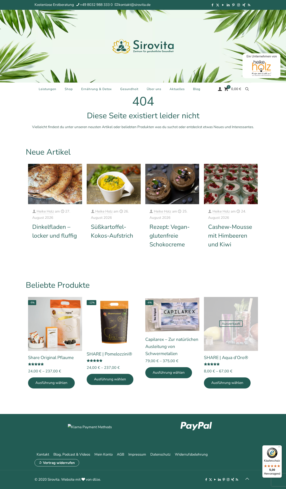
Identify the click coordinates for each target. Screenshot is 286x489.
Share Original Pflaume (51, 357)
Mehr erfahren (67, 248)
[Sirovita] (143, 46)
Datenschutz (160, 454)
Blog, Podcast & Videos (71, 454)
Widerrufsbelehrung (191, 454)
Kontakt (43, 454)
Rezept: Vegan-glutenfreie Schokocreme (169, 235)
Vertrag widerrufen (59, 462)
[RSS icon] (249, 5)
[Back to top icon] (247, 479)
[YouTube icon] (222, 5)
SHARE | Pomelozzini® (109, 354)
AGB (120, 454)
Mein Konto (103, 454)
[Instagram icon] (238, 5)
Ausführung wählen (51, 382)
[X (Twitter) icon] (217, 5)
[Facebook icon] (212, 5)
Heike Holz (45, 211)
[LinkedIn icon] (228, 5)
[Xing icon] (243, 5)
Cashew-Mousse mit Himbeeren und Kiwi (230, 235)
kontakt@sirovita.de (135, 4)
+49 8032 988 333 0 (96, 4)
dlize (96, 479)
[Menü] (279, 447)
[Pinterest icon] (233, 5)
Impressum (137, 454)
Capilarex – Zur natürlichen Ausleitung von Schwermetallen (171, 346)
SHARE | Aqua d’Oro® (226, 357)
